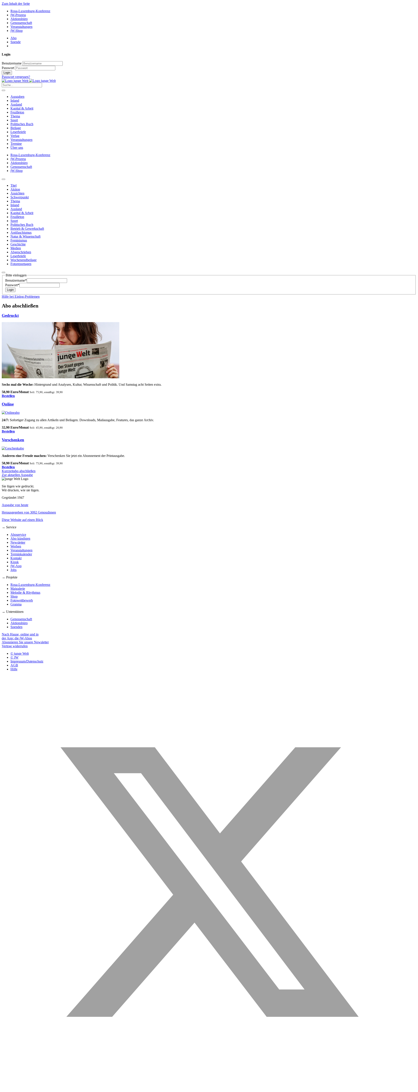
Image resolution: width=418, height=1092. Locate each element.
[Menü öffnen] (3, 90)
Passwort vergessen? (16, 77)
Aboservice (18, 534)
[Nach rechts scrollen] (3, 272)
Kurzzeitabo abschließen (18, 471)
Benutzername (12, 63)
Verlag (14, 136)
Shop (14, 596)
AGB (14, 665)
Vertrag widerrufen (15, 646)
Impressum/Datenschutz (26, 661)
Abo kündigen (20, 538)
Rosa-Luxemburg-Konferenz (30, 11)
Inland (14, 100)
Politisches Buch (21, 124)
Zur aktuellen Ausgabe (17, 475)
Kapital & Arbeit (21, 108)
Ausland (16, 104)
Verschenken (13, 440)
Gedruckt (10, 315)
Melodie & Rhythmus (25, 592)
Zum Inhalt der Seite (16, 3)
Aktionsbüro (19, 19)
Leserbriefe (18, 132)
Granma (16, 604)
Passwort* (12, 285)
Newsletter (17, 542)
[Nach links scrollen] (3, 179)
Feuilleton (17, 112)
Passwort (8, 68)
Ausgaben (17, 96)
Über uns (16, 147)
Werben (15, 546)
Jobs (13, 570)
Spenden (16, 627)
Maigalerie (17, 588)
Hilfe (13, 669)
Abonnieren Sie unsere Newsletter (25, 642)
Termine (16, 143)
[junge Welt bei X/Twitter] (209, 1088)
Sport (14, 120)
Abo (13, 38)
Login (6, 72)
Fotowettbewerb (21, 600)
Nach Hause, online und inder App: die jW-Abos (20, 636)
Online (8, 404)
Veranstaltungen (21, 27)
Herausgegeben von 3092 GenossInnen (29, 512)
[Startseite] (29, 81)
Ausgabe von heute (15, 505)
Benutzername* (16, 280)
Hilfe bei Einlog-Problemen (21, 296)
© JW (14, 657)
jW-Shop (16, 30)
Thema (15, 116)
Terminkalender (21, 554)
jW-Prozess (18, 15)
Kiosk (14, 562)
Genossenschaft (21, 23)
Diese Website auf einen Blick (22, 520)
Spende (15, 42)
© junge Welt (19, 653)
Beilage (15, 128)
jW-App (16, 566)
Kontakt (16, 558)
